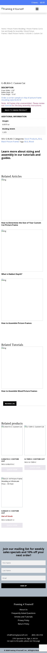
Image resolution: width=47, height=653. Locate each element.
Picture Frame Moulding (16, 29)
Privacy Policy (23, 620)
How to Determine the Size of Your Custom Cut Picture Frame (21, 224)
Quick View (12, 469)
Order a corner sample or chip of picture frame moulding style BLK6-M (21, 98)
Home (3, 29)
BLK (40, 139)
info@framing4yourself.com (17, 635)
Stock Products (31, 139)
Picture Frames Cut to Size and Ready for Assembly (22, 30)
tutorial (8, 105)
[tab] (10, 403)
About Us (23, 609)
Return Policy (23, 624)
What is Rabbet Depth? (11, 274)
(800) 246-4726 (37, 635)
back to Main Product (16, 110)
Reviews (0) (10, 403)
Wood (31, 141)
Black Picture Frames (16, 33)
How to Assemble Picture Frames (16, 323)
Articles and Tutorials (23, 616)
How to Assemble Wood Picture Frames (19, 391)
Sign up (23, 586)
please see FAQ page (32, 641)
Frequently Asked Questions (23, 613)
